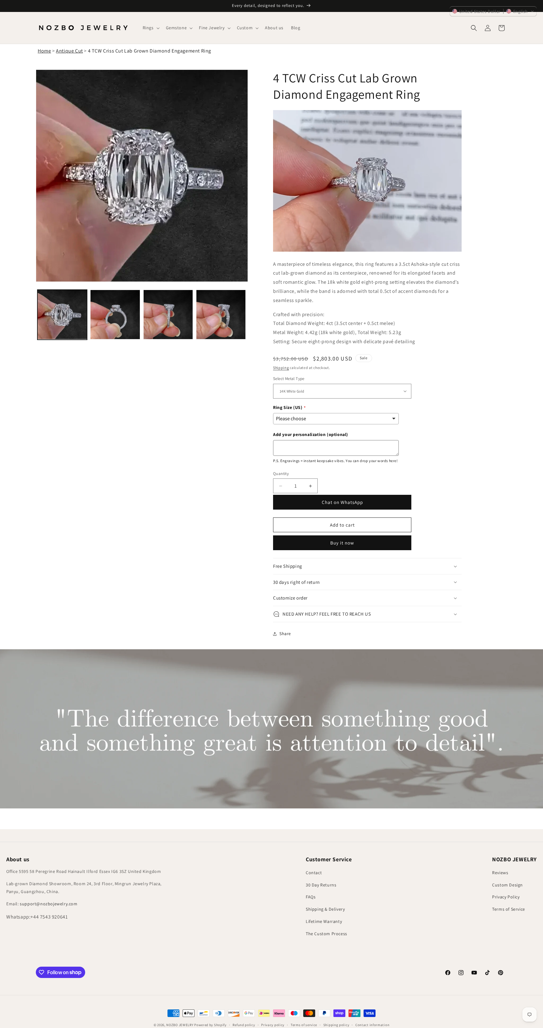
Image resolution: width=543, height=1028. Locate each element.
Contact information (372, 1024)
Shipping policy (336, 1024)
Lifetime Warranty (324, 921)
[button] (150, 27)
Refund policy (244, 1024)
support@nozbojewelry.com (48, 904)
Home (44, 50)
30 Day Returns (321, 885)
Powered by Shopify (210, 1025)
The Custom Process (326, 933)
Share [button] (285, 633)
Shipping (281, 367)
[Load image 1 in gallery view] (62, 314)
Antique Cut (69, 50)
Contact (314, 872)
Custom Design (507, 885)
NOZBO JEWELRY (179, 1025)
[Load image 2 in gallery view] (115, 314)
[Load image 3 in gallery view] (168, 314)
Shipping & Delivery (325, 909)
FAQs (310, 897)
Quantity (281, 473)
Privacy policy (272, 1024)
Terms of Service (508, 909)
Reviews (500, 872)
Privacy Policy (505, 897)
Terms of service (304, 1024)
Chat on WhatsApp (342, 502)
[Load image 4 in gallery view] (221, 314)
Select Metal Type (288, 378)
